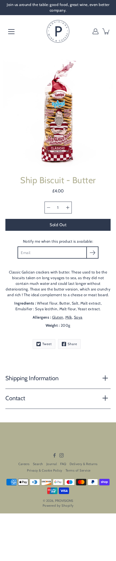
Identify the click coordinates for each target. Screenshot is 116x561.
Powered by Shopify (58, 505)
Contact (15, 398)
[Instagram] (61, 455)
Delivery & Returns (84, 464)
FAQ (63, 464)
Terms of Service (78, 470)
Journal (51, 464)
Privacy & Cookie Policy (44, 470)
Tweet (47, 344)
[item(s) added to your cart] (106, 31)
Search (38, 464)
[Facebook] (54, 455)
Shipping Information (32, 378)
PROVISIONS (64, 501)
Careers (24, 464)
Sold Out (58, 224)
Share (72, 344)
